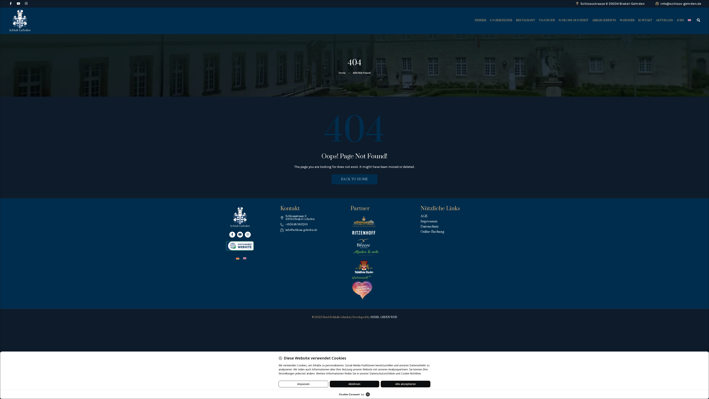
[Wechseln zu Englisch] (689, 20)
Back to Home (354, 179)
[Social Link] (11, 4)
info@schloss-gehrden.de (680, 4)
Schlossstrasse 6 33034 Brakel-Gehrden (612, 4)
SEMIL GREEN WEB (384, 317)
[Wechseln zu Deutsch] (237, 258)
